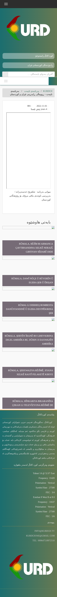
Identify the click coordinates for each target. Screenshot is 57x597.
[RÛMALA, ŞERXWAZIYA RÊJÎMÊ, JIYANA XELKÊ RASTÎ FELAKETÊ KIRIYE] (28, 363)
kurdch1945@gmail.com (40, 536)
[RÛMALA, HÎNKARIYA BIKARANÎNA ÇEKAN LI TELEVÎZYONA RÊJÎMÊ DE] (28, 394)
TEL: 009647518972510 (43, 540)
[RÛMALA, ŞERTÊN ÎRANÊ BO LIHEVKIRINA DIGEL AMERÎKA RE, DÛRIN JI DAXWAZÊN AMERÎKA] (28, 332)
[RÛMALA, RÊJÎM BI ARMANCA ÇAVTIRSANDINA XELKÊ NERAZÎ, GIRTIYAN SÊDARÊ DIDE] (28, 240)
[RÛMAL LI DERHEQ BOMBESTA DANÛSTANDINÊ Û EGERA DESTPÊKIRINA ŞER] (28, 302)
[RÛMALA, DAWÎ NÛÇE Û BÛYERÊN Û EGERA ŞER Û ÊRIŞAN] (28, 271)
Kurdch (47, 91)
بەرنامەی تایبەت (31, 91)
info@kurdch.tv (45, 531)
